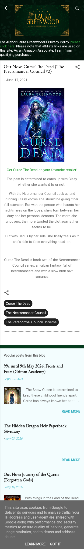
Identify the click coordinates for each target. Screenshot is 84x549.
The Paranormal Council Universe (31, 322)
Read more (71, 411)
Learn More (35, 544)
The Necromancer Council (26, 313)
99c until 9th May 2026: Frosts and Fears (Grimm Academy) (33, 368)
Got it (55, 544)
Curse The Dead (18, 303)
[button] (77, 67)
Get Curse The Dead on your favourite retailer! (42, 170)
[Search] (77, 9)
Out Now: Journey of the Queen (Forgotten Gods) (31, 477)
